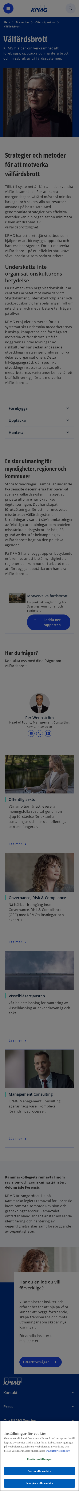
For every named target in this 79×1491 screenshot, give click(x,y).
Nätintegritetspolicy (58, 1450)
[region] (39, 1456)
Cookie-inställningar (39, 1459)
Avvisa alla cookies (39, 1471)
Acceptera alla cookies (39, 1483)
